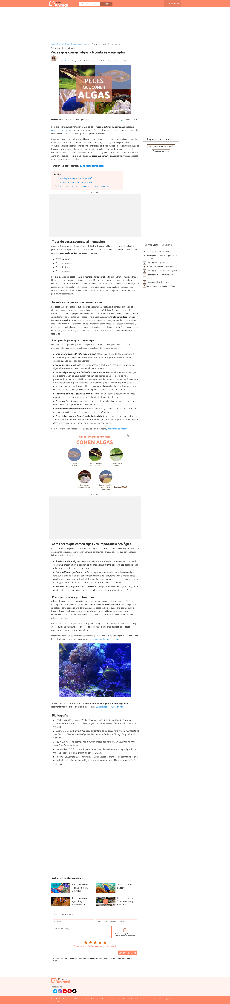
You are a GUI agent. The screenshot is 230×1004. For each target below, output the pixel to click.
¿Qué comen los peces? (116, 429)
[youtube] (65, 991)
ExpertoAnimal (55, 44)
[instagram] (60, 991)
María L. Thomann (65, 61)
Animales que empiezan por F (158, 262)
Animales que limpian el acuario (104, 639)
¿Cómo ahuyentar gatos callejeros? (160, 266)
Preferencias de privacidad (131, 999)
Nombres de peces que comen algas (75, 182)
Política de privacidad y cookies (110, 999)
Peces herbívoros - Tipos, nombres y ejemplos (81, 888)
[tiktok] (74, 991)
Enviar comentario (127, 953)
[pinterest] (69, 991)
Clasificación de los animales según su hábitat (161, 276)
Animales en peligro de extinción (161, 146)
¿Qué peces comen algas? (92, 166)
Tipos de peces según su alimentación (75, 178)
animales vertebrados (60, 130)
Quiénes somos (84, 999)
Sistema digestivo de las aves (158, 282)
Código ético (57, 1002)
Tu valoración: (79, 946)
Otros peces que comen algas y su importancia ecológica (84, 186)
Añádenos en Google (130, 119)
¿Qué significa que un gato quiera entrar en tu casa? (162, 257)
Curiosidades (65, 44)
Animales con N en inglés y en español (162, 271)
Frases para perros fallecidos (158, 251)
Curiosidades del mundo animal (81, 44)
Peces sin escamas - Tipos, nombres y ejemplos (126, 901)
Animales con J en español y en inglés (161, 286)
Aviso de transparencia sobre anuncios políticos (157, 999)
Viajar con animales (161, 151)
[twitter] (55, 991)
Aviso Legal (94, 999)
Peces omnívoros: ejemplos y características (80, 901)
